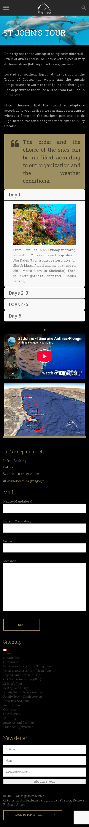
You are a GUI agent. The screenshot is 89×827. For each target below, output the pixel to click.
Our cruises (11, 662)
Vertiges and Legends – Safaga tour (27, 666)
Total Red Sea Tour (16, 701)
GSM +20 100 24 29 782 (23, 474)
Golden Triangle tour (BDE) (22, 679)
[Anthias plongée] (44, 8)
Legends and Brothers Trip (21, 675)
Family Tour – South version (22, 697)
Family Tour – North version (22, 692)
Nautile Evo (11, 658)
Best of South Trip (15, 688)
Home (7, 653)
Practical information (18, 727)
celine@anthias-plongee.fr (25, 481)
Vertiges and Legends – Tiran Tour (27, 671)
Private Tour (11, 705)
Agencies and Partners (19, 722)
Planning (9, 718)
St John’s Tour (12, 684)
